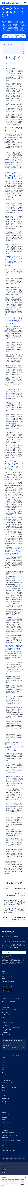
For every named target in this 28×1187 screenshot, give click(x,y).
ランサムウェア (6, 1065)
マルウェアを (16, 597)
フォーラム (4, 1148)
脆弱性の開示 (5, 1117)
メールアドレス (6, 950)
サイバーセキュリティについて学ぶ (10, 1055)
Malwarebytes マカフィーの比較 (10, 1135)
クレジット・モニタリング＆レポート (11, 1027)
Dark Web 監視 (5, 1012)
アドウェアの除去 (6, 1014)
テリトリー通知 (6, 1122)
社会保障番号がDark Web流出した (13, 742)
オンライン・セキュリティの (15, 840)
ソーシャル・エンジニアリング (9, 1060)
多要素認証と (9, 776)
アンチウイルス (6, 1069)
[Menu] (25, 3)
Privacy (9, 962)
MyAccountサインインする (8, 1150)
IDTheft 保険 (5, 1032)
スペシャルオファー (7, 1124)
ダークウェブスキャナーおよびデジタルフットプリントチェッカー (14, 36)
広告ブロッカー (6, 1017)
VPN (14, 824)
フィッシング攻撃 (10, 588)
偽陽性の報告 (5, 1120)
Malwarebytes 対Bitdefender (9, 1132)
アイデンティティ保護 (7, 1022)
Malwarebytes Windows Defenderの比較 (11, 1140)
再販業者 (4, 1090)
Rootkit (4, 971)
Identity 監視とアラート (7, 1025)
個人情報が (17, 652)
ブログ (3, 1057)
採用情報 (4, 1112)
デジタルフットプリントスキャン (10, 1009)
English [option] (3, 1166)
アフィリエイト (6, 1085)
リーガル (4, 1169)
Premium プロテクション (8, 981)
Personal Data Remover (7, 1034)
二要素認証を (16, 776)
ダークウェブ (19, 70)
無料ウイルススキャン (7, 978)
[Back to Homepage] (10, 3)
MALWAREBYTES (6, 1110)
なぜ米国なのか (6, 1130)
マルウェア (4, 1067)
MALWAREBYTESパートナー (8, 1080)
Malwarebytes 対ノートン (8, 1137)
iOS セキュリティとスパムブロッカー (11, 998)
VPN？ (3, 1072)
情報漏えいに (14, 393)
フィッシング (5, 1062)
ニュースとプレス (6, 1115)
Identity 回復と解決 (6, 1030)
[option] (6, 1167)
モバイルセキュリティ (7, 986)
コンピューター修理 (7, 1082)
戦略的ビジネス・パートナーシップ (10, 1087)
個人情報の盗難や (14, 331)
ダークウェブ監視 (16, 517)
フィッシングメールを (14, 594)
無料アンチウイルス (7, 976)
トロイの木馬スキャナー (8, 973)
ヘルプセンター (6, 1153)
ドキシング (4, 1074)
